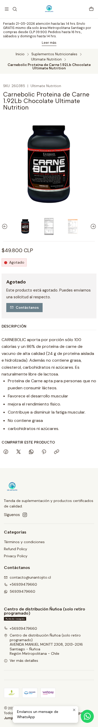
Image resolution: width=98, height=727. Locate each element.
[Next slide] (92, 226)
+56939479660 (23, 584)
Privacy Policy (15, 556)
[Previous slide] (5, 226)
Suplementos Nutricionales (54, 54)
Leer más (49, 42)
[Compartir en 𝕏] (18, 452)
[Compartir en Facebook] (6, 452)
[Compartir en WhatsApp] (31, 452)
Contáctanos (27, 307)
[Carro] (91, 9)
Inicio (20, 54)
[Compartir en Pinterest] (43, 452)
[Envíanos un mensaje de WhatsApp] (87, 716)
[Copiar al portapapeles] (56, 452)
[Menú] (6, 9)
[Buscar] (14, 9)
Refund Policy (15, 549)
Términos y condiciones (24, 542)
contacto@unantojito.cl (30, 577)
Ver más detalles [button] (24, 660)
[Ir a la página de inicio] (49, 9)
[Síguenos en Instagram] (24, 514)
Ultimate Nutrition (46, 59)
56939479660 (22, 591)
